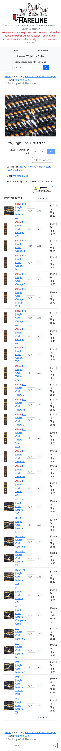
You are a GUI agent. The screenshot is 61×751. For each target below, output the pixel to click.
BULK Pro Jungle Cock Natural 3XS (20, 506)
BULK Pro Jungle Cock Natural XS (20, 558)
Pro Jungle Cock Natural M (19, 650)
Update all (42, 198)
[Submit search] (46, 67)
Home (8, 76)
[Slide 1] (34, 134)
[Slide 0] (27, 134)
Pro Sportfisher (15, 170)
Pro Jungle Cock (21, 79)
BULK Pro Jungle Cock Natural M (20, 524)
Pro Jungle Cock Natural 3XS (19, 595)
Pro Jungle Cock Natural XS (19, 705)
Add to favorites (42, 160)
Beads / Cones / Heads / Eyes (40, 76)
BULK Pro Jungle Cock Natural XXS (20, 576)
